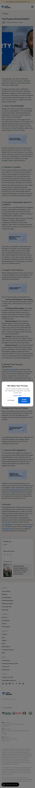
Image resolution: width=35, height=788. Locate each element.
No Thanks (10, 400)
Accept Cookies (24, 400)
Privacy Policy (17, 395)
